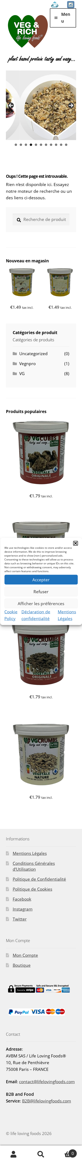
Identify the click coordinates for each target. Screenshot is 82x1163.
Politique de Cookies (32, 889)
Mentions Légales (30, 853)
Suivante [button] (71, 105)
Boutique (22, 965)
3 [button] (26, 145)
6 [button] (41, 145)
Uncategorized (33, 353)
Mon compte (13, 1154)
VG (22, 373)
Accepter (41, 579)
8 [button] (51, 145)
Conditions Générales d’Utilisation (34, 866)
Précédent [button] (11, 105)
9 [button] (56, 145)
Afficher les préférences (41, 603)
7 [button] (46, 145)
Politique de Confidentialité (39, 879)
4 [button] (31, 145)
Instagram (23, 909)
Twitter (20, 919)
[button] (75, 543)
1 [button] (16, 145)
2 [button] (21, 145)
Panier (64, 1151)
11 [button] (66, 145)
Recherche (41, 1154)
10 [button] (61, 145)
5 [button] (36, 145)
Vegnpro (27, 363)
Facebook (22, 899)
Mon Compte (25, 955)
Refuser (41, 591)
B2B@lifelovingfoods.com (46, 1101)
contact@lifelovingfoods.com (47, 1082)
